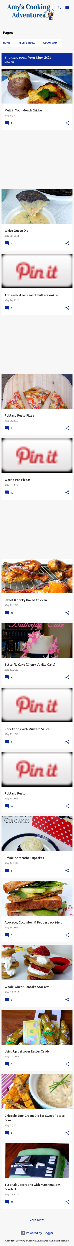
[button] (67, 123)
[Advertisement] (37, 159)
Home (6, 42)
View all (9, 62)
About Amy (50, 42)
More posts (37, 1220)
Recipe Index (27, 42)
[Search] (59, 7)
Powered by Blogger (39, 1233)
